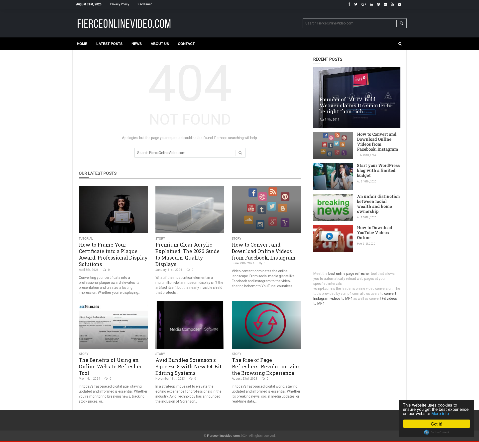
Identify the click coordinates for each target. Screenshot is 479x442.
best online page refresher (349, 274)
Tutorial (86, 238)
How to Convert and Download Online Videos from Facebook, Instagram (264, 251)
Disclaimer (144, 4)
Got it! (436, 424)
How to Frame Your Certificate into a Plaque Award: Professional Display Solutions (113, 254)
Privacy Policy (119, 4)
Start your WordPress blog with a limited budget (378, 170)
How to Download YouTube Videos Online (374, 232)
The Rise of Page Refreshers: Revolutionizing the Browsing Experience (266, 366)
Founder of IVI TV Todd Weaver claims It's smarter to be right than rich (355, 105)
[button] (400, 43)
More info (440, 413)
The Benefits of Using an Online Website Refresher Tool (110, 366)
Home (82, 44)
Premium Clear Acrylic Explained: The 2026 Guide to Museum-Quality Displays (187, 254)
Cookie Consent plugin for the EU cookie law (436, 432)
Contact (186, 44)
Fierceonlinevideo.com (223, 436)
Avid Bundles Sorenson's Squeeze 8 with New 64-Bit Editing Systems (188, 366)
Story (160, 238)
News (136, 44)
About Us (160, 44)
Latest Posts (109, 44)
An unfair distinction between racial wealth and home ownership (378, 204)
